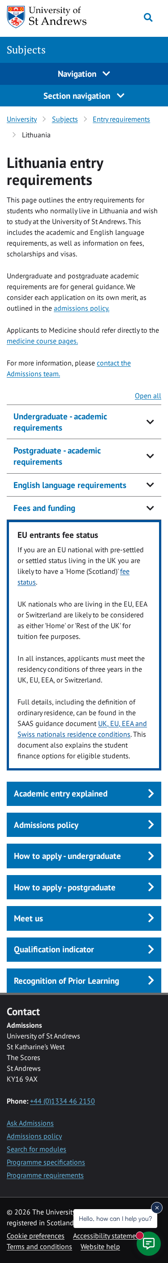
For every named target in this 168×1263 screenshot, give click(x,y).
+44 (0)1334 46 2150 (62, 1100)
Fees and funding (44, 507)
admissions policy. (81, 308)
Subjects (26, 50)
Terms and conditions (39, 1246)
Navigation (78, 73)
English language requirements (69, 485)
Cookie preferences (36, 1235)
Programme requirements (45, 1175)
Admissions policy (34, 1135)
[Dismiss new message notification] (157, 1208)
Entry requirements (121, 118)
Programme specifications (46, 1161)
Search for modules (36, 1148)
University (22, 118)
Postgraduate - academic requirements (57, 456)
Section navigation (77, 95)
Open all (148, 395)
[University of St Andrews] (49, 17)
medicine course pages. (42, 340)
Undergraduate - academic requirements (60, 422)
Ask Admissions (30, 1122)
